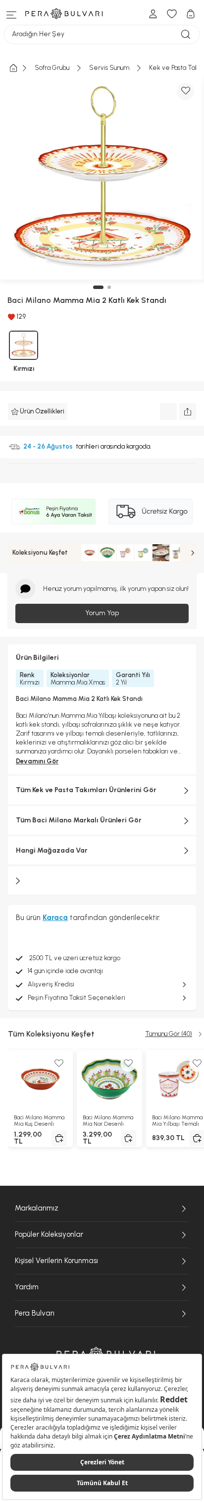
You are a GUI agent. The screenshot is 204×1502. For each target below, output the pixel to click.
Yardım (27, 1286)
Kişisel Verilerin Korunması (56, 1260)
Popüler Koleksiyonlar (49, 1234)
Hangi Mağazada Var (52, 850)
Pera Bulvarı (34, 1313)
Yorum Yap (102, 613)
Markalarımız (36, 1208)
